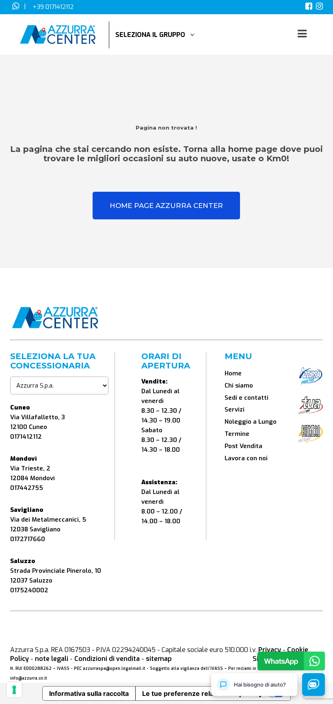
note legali (51, 658)
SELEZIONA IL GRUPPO (152, 34)
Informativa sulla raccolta (89, 693)
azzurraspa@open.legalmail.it (114, 668)
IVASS (63, 668)
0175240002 (29, 590)
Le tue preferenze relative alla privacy (202, 693)
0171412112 (26, 437)
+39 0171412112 (53, 7)
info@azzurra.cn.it (28, 678)
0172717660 (27, 539)
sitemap (159, 658)
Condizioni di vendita (107, 658)
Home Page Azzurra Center (166, 205)
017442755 (26, 488)
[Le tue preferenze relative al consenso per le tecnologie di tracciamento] (14, 690)
